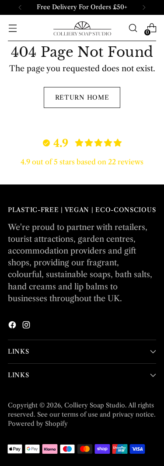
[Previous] (20, 7)
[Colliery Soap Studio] (82, 28)
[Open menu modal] (12, 28)
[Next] (144, 7)
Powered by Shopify (38, 424)
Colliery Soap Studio (94, 405)
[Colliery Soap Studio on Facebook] (13, 326)
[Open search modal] (133, 28)
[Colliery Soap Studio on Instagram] (27, 326)
